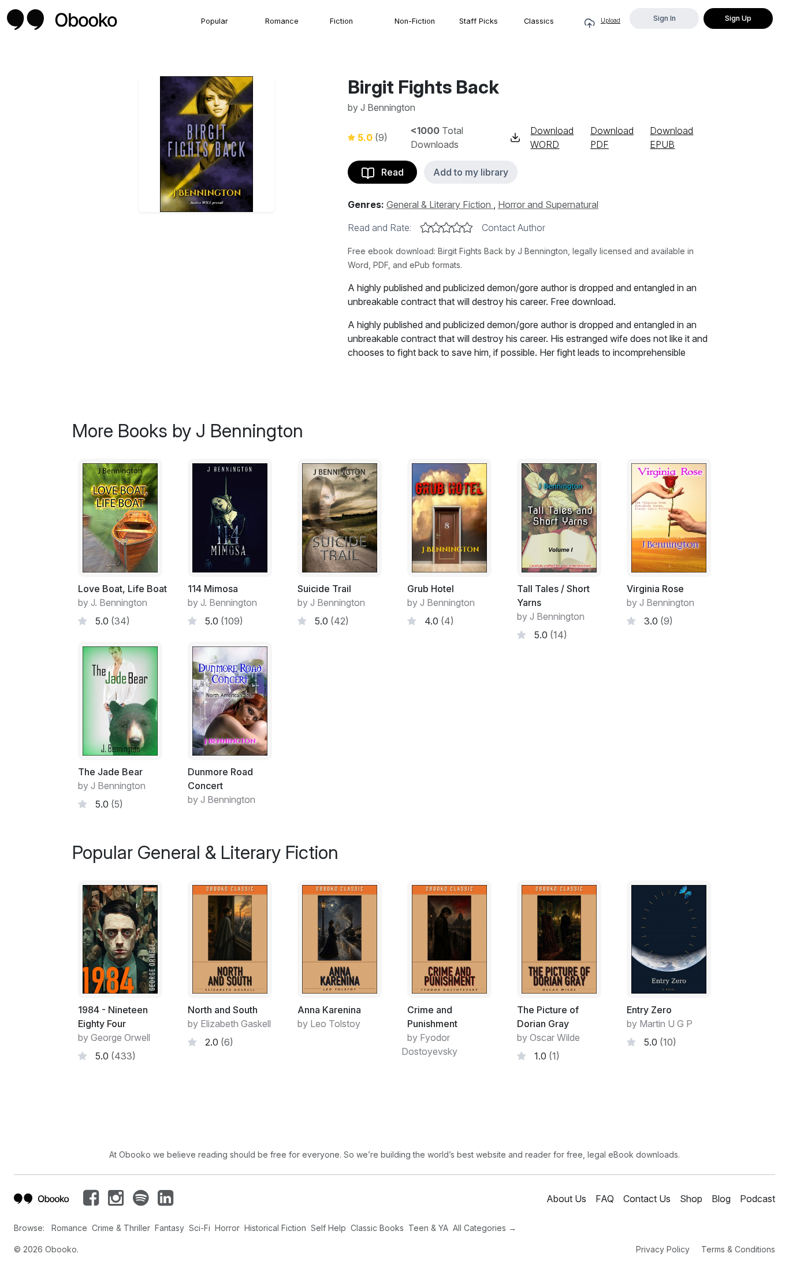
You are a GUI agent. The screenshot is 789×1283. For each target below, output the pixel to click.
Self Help (328, 1228)
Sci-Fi (199, 1228)
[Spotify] (140, 1201)
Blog (721, 1198)
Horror (227, 1228)
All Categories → (484, 1228)
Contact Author (513, 227)
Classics (539, 21)
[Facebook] (91, 1201)
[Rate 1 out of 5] (425, 227)
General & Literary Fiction (439, 204)
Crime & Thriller (121, 1228)
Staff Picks (478, 21)
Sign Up (738, 18)
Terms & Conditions (738, 1249)
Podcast (757, 1198)
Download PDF (612, 137)
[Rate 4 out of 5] (457, 227)
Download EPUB (671, 137)
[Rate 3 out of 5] (446, 227)
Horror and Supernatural (548, 204)
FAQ (605, 1198)
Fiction (341, 21)
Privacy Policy (663, 1249)
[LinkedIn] (165, 1201)
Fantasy (169, 1228)
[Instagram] (116, 1201)
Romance (282, 21)
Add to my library (470, 172)
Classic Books (377, 1228)
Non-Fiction (414, 21)
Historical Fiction (275, 1228)
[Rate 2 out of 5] (436, 227)
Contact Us (647, 1198)
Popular (214, 21)
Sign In (664, 18)
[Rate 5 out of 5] (467, 227)
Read (389, 172)
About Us (566, 1198)
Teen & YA (428, 1228)
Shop (691, 1198)
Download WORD (552, 137)
